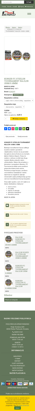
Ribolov (8, 27)
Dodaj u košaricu (19, 119)
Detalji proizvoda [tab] (23, 136)
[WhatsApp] (16, 128)
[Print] (23, 128)
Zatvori (17, 408)
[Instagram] (12, 128)
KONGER (12, 91)
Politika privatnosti (17, 366)
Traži (29, 2)
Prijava (22, 6)
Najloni (14, 27)
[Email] (27, 128)
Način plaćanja (17, 370)
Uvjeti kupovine (17, 363)
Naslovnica (17, 356)
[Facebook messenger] (9, 128)
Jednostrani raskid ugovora (17, 388)
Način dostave (17, 368)
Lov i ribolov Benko (9, 13)
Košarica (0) (29, 6)
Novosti (9, 6)
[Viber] (20, 128)
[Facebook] (5, 128)
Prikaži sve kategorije (11, 300)
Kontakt (15, 6)
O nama (4, 6)
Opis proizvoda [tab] (10, 136)
